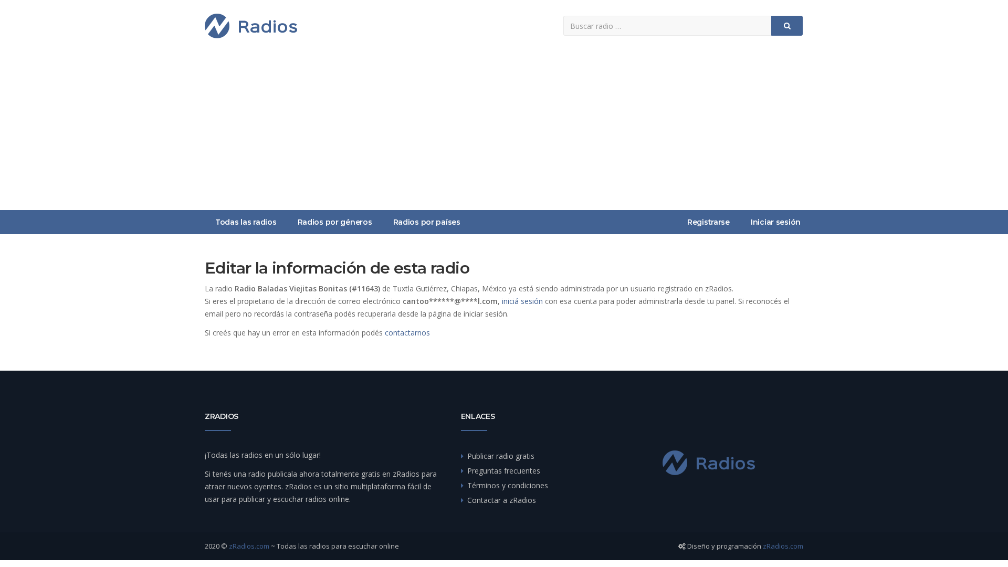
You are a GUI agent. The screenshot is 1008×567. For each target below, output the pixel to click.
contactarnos (407, 333)
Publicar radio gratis (500, 456)
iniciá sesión (522, 301)
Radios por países (426, 222)
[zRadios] (251, 26)
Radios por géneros (335, 222)
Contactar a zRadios (501, 500)
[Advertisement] (504, 131)
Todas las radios (246, 222)
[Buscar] (787, 26)
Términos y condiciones (507, 485)
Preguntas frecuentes (503, 471)
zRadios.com (249, 546)
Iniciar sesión (776, 222)
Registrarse (708, 222)
